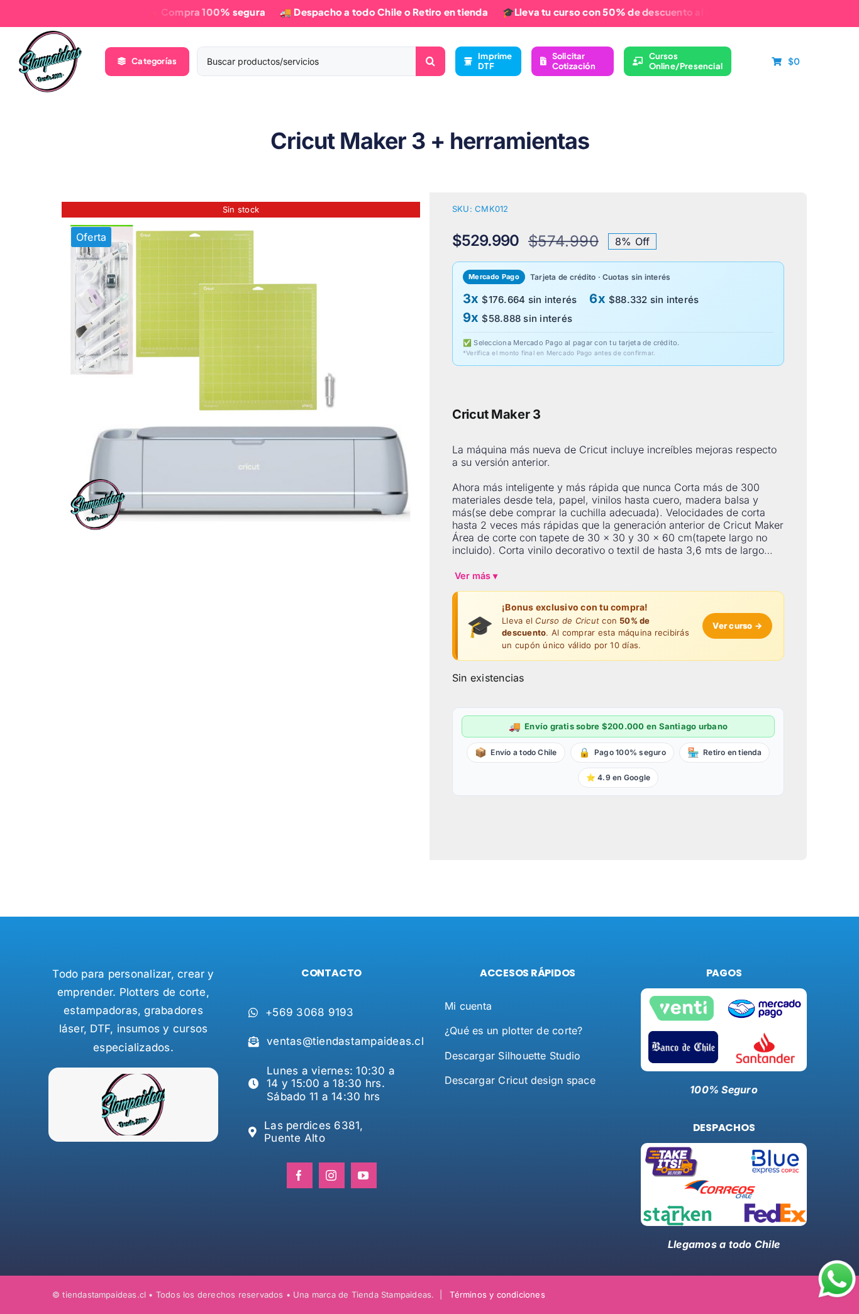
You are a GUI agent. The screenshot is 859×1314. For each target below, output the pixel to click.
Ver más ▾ (476, 575)
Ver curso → (737, 626)
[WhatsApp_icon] (837, 1262)
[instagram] (332, 1175)
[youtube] (364, 1175)
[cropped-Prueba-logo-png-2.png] (50, 36)
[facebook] (300, 1175)
